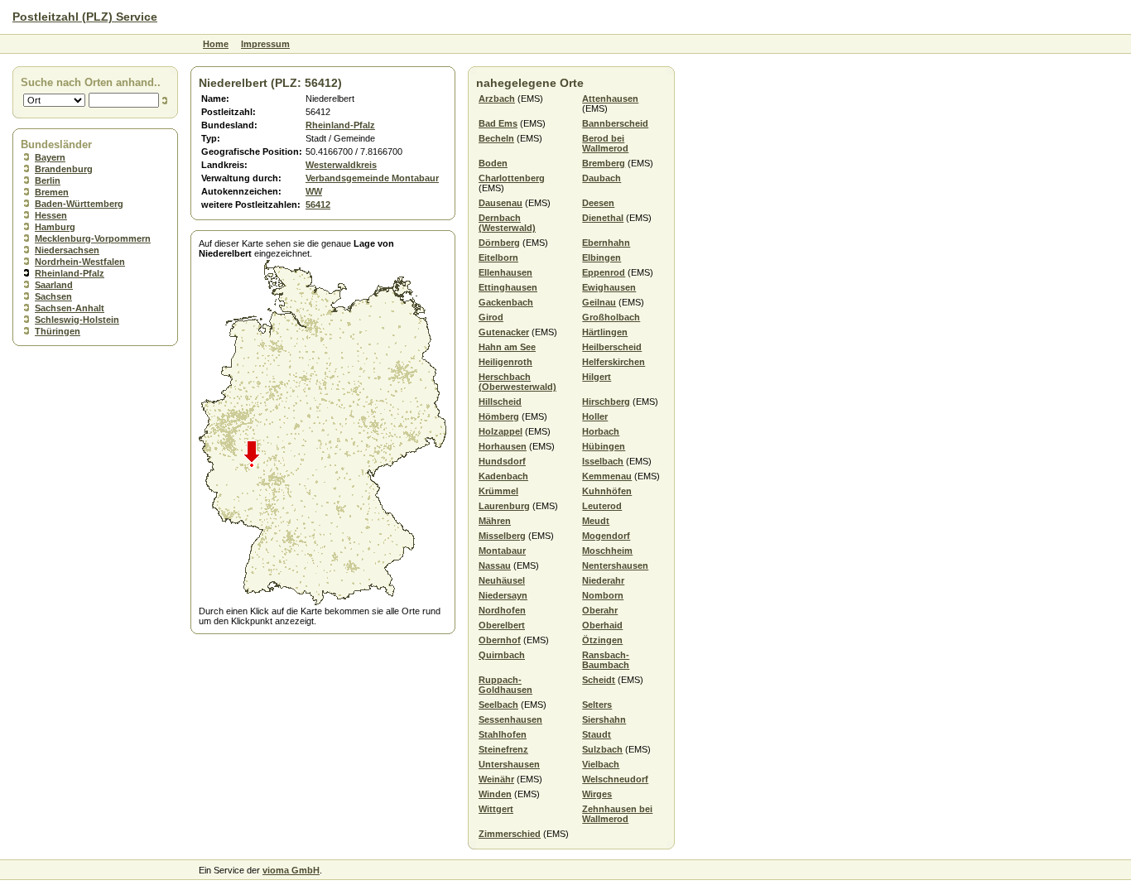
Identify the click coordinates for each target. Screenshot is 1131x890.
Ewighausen (609, 287)
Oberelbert (502, 625)
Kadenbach (503, 476)
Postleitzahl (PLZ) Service (84, 16)
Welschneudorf (615, 779)
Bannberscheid (615, 123)
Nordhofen (502, 610)
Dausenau (500, 203)
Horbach (600, 431)
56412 (318, 204)
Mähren (495, 521)
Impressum (265, 44)
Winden (495, 794)
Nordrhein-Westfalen (80, 262)
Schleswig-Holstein (77, 320)
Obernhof (500, 640)
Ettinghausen (508, 287)
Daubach (601, 178)
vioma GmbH (291, 870)
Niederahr (603, 580)
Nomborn (602, 595)
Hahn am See (507, 347)
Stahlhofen (503, 734)
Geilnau (599, 302)
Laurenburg (504, 506)
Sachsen (53, 296)
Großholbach (611, 317)
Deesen (598, 203)
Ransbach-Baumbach (605, 660)
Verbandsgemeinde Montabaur (372, 178)
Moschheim (607, 551)
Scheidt (598, 680)
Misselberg (502, 536)
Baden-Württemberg (79, 204)
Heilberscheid (612, 347)
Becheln (496, 138)
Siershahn (604, 719)
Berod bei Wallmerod (605, 143)
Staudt (596, 734)
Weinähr (496, 779)
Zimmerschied (510, 834)
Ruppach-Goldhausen (505, 685)
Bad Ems (498, 123)
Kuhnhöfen (607, 491)
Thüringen (57, 331)
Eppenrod (603, 272)
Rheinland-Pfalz (69, 273)
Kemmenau (607, 476)
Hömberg (499, 416)
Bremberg (603, 163)
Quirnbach (502, 655)
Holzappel (500, 431)
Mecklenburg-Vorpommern (93, 238)
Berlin (47, 180)
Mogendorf (606, 536)
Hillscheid (500, 402)
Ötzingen (602, 640)
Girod (491, 317)
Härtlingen (605, 332)
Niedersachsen (67, 250)
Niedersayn (503, 595)
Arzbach (497, 98)
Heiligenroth (505, 362)
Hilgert (596, 377)
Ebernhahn (606, 243)
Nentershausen (615, 565)
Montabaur (502, 551)
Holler (595, 416)
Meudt (595, 521)
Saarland (54, 285)
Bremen (52, 192)
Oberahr (600, 610)
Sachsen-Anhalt (69, 308)
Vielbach (600, 764)
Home (216, 44)
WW (314, 191)
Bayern (50, 157)
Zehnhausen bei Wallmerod (617, 814)
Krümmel (498, 491)
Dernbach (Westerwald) (507, 223)
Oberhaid (602, 625)
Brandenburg (64, 169)
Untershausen (509, 764)
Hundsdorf (502, 461)
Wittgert (496, 809)
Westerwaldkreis (341, 165)
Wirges (597, 794)
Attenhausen (610, 98)
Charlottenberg (512, 178)
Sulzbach (602, 749)
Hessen (51, 215)
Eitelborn (498, 257)
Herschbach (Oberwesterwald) (517, 382)
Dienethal (602, 218)
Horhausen (503, 446)
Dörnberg (499, 243)
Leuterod (602, 506)
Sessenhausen (510, 719)
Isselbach (602, 461)
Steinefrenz (503, 749)
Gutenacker (504, 332)
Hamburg (55, 227)
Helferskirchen (613, 362)
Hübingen (603, 446)
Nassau (495, 565)
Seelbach (498, 705)
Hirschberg (606, 402)
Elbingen (601, 257)
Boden (493, 163)
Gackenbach (506, 302)
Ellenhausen (505, 272)
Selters (597, 705)
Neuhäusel (502, 580)
